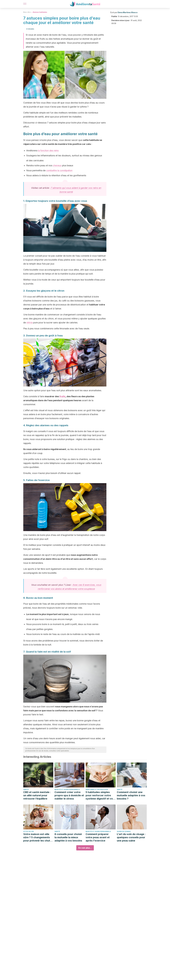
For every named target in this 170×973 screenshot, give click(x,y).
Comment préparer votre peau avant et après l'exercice (98, 837)
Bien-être (27, 12)
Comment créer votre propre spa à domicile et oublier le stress (69, 795)
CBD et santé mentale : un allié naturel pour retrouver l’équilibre (37, 795)
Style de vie (28, 831)
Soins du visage (124, 831)
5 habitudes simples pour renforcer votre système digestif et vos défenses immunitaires (100, 795)
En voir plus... (85, 848)
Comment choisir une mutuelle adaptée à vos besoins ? (131, 795)
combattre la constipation (59, 170)
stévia (30, 322)
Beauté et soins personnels (67, 789)
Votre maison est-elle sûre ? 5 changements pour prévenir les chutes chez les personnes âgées (38, 837)
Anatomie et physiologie (97, 789)
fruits (62, 396)
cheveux (57, 165)
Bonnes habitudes (40, 12)
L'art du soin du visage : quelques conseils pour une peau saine (131, 837)
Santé (26, 789)
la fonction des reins (48, 150)
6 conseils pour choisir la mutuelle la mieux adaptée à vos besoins (68, 837)
